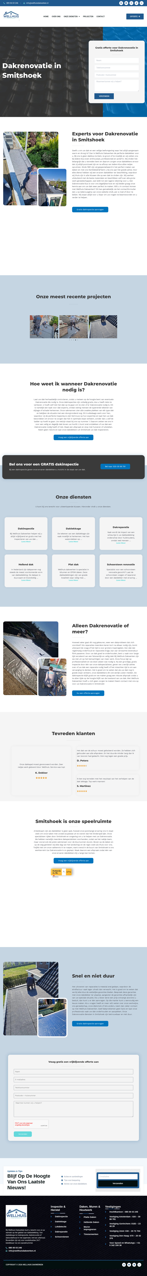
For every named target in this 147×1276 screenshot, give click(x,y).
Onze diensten (71, 16)
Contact (100, 16)
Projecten (88, 16)
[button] (32, 327)
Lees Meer (26, 541)
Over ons (56, 16)
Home (46, 16)
